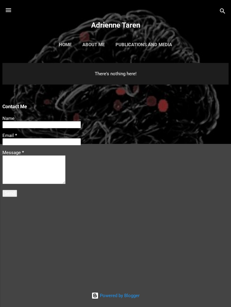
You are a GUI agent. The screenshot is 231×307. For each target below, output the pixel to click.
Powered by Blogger (119, 295)
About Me (93, 44)
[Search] (222, 12)
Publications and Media (144, 44)
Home (65, 44)
